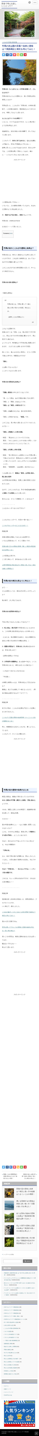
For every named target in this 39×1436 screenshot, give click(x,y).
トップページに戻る (8, 1254)
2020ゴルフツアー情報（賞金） (12, 1316)
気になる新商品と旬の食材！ (11, 1358)
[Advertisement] (19, 180)
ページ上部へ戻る (36, 1433)
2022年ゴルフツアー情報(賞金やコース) (14, 1319)
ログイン (6, 1386)
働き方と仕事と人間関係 (10, 1346)
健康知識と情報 (8, 1343)
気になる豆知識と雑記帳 (10, 1367)
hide (11, 233)
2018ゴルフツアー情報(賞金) (11, 1310)
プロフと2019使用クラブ (10, 1337)
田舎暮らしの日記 (8, 1370)
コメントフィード (8, 1392)
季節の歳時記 (7, 1349)
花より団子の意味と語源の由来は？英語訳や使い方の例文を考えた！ (25, 1228)
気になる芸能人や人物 (10, 1364)
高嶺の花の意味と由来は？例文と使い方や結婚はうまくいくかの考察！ (25, 1191)
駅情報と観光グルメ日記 (10, 1374)
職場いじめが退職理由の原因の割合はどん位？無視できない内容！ (10, 1176)
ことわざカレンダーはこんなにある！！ (15, 525)
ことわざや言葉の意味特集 (9, 42)
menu (34, 2)
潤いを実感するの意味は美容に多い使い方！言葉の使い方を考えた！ (25, 1203)
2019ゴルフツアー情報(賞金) (11, 1313)
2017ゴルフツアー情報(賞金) (11, 1307)
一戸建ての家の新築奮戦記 (11, 1340)
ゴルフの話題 (7, 1331)
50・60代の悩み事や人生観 (11, 1322)
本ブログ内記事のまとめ (10, 1352)
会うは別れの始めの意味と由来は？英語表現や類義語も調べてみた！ (25, 1216)
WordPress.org (8, 1395)
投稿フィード (7, 1389)
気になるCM (7, 1355)
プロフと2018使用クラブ (10, 1334)
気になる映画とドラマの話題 (11, 1361)
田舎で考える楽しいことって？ (9, 5)
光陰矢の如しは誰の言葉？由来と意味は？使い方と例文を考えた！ (29, 1176)
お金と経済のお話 (8, 1325)
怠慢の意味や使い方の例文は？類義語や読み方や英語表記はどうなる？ (25, 1240)
